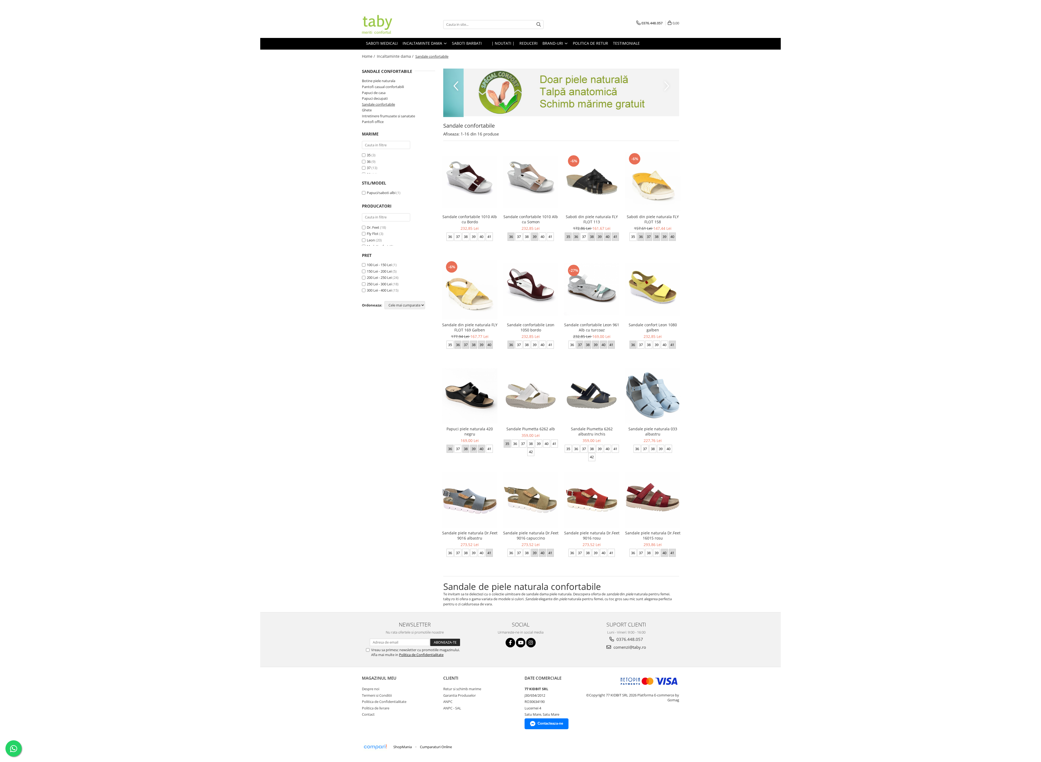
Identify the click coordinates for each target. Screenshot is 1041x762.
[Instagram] (531, 642)
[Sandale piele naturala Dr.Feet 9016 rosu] (591, 500)
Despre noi (370, 688)
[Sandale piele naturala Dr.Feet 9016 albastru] (469, 500)
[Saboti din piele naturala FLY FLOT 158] (652, 181)
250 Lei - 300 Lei (379, 284)
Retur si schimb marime (462, 688)
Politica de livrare (375, 708)
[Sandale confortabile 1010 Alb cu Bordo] (469, 182)
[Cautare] (539, 24)
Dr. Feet (373, 227)
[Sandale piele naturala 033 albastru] (652, 396)
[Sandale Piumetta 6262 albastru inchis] (591, 396)
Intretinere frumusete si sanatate (388, 116)
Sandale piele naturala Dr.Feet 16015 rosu (652, 535)
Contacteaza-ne (550, 723)
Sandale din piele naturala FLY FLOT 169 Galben (469, 327)
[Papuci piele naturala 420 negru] (469, 396)
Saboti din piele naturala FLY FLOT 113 (592, 219)
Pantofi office (373, 121)
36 (369, 161)
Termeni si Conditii (377, 695)
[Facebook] (510, 642)
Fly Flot (372, 233)
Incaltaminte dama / (396, 56)
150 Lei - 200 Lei (379, 271)
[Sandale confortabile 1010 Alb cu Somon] (530, 182)
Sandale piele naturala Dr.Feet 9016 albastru (469, 535)
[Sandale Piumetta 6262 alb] (530, 396)
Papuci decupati (375, 98)
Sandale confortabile (378, 104)
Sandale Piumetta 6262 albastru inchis (592, 431)
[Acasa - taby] (389, 24)
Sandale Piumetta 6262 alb (530, 428)
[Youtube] (520, 642)
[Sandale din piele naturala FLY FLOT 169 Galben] (469, 289)
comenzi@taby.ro (629, 647)
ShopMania (402, 746)
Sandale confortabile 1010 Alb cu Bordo (469, 219)
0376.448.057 (629, 639)
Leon (371, 240)
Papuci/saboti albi (381, 192)
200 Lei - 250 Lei (379, 277)
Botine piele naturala (378, 80)
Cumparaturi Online (436, 746)
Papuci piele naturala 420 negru (469, 431)
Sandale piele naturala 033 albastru (652, 431)
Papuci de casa (373, 92)
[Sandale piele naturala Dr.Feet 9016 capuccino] (530, 500)
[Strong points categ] (561, 92)
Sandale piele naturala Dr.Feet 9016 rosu (591, 535)
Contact (368, 714)
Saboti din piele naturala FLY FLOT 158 (653, 219)
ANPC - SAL (452, 708)
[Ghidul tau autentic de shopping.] (375, 747)
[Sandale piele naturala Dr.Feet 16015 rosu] (652, 500)
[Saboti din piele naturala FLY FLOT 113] (591, 181)
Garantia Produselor (459, 695)
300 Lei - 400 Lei (379, 290)
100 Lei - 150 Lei (379, 264)
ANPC (447, 701)
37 (369, 167)
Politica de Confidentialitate (421, 654)
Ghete (367, 110)
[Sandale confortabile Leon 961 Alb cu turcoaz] (591, 289)
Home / (369, 56)
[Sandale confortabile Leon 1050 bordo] (530, 289)
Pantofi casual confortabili (383, 86)
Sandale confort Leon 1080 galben (653, 327)
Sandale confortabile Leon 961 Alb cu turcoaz (591, 327)
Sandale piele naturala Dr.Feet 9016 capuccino (530, 535)
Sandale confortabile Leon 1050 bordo (530, 327)
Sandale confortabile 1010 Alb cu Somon (530, 219)
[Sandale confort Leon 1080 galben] (652, 289)
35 (369, 155)
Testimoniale (626, 43)
